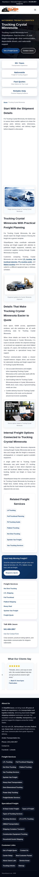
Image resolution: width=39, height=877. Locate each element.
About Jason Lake (9, 860)
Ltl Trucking (11, 510)
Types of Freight (28, 809)
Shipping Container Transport (13, 829)
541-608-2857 (32, 2)
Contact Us (19, 3)
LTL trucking (27, 259)
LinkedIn (12, 750)
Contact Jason (28, 50)
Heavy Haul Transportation (12, 782)
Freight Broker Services (11, 797)
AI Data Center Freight (11, 809)
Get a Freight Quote (11, 50)
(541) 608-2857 (12, 742)
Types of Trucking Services (12, 814)
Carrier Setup (7, 855)
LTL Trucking (7, 762)
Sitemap (21, 866)
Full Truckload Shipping (24, 762)
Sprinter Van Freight (14, 540)
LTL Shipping (8, 593)
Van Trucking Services (15, 545)
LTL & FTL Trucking (26, 819)
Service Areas (24, 860)
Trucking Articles (9, 866)
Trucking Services (9, 819)
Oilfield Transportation (11, 824)
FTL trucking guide (25, 262)
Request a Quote (12, 573)
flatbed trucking (9, 264)
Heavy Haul (8, 606)
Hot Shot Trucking (13, 534)
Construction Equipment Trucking (15, 834)
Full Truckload (9, 597)
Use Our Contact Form (11, 634)
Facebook (5, 750)
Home (5, 102)
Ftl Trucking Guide (13, 522)
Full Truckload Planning (15, 516)
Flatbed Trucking (13, 528)
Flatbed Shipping (10, 602)
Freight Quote (9, 615)
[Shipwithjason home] (10, 10)
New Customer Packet (24, 855)
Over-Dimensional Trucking (13, 787)
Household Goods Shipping (13, 839)
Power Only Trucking (10, 792)
